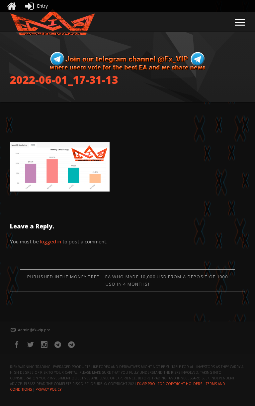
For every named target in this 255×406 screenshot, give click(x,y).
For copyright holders (180, 383)
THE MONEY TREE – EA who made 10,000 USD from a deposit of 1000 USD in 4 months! (127, 280)
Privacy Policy (48, 389)
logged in (50, 241)
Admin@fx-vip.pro (34, 329)
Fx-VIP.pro (146, 383)
